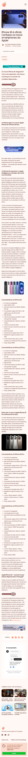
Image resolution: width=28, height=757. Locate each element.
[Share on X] (13, 637)
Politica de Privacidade (18, 740)
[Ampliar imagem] (14, 84)
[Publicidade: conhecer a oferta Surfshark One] (14, 66)
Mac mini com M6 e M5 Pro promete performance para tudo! (20, 701)
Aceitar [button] (14, 753)
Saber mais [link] (10, 749)
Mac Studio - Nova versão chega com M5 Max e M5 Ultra (7, 700)
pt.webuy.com (16, 620)
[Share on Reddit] (19, 637)
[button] (14, 19)
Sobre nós (5, 740)
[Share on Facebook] (16, 637)
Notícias (4, 59)
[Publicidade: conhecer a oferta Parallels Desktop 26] (14, 627)
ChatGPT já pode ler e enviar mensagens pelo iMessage (20, 715)
